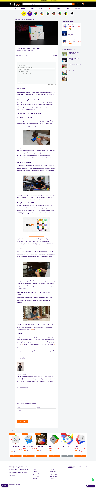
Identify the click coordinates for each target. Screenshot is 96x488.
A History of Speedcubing (73, 70)
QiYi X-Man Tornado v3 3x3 (28, 446)
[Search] (73, 4)
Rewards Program (36, 473)
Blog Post (35, 467)
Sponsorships (35, 474)
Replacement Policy (54, 474)
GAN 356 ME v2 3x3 (71, 24)
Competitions (77, 8)
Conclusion (20, 80)
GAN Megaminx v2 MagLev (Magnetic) (66, 447)
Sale (49, 8)
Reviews (34, 471)
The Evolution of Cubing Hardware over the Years (75, 65)
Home (16, 19)
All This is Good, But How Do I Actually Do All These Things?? (29, 77)
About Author (20, 82)
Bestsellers (23, 8)
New (15, 8)
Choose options (15, 455)
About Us (35, 466)
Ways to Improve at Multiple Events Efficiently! (74, 53)
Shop (32, 8)
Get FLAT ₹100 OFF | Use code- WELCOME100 (48, 0)
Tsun (55, 84)
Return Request (53, 473)
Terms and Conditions (54, 476)
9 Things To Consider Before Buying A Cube (74, 59)
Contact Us (52, 478)
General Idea (20, 63)
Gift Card (35, 478)
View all (85, 431)
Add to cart (54, 455)
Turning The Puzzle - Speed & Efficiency (26, 73)
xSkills (34, 469)
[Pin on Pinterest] (22, 55)
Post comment (22, 421)
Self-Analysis (21, 75)
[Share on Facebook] (20, 55)
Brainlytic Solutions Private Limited (14, 484)
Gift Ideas (58, 8)
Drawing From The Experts (23, 71)
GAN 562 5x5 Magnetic (78, 446)
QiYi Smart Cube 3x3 (52, 446)
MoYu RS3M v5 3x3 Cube (40, 446)
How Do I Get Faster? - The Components (25, 67)
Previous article (21, 394)
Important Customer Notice (55, 466)
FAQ (51, 467)
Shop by (40, 8)
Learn (68, 8)
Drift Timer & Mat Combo (72, 39)
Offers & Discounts (36, 476)
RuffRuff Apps (51, 84)
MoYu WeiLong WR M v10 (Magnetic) (14, 447)
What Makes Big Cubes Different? (24, 65)
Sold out (67, 455)
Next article (52, 394)
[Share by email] (26, 55)
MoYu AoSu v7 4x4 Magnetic (73, 32)
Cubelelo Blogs (20, 19)
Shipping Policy (53, 471)
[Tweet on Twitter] (24, 55)
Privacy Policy (52, 469)
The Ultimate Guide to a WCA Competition (74, 77)
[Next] (75, 14)
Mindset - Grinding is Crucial (24, 69)
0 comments (54, 55)
